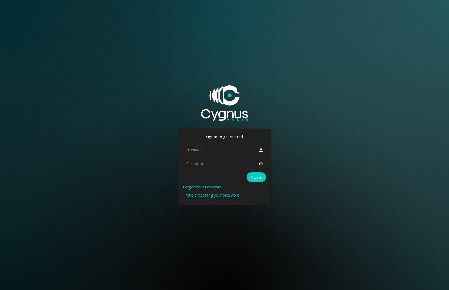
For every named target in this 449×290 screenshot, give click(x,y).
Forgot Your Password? (203, 187)
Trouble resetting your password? (212, 195)
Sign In (256, 177)
